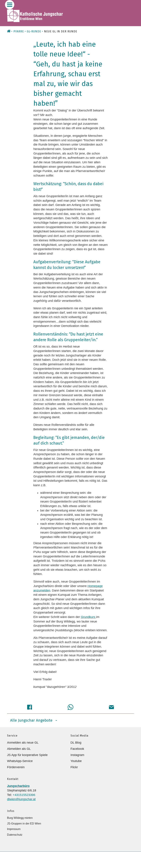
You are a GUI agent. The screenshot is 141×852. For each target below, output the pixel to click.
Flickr (74, 767)
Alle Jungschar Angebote (31, 720)
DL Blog (75, 742)
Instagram (77, 755)
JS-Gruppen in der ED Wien (24, 823)
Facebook (77, 748)
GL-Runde (34, 31)
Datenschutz (14, 834)
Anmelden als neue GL (23, 742)
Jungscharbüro (18, 786)
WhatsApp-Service (20, 761)
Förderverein (16, 767)
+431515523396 (24, 795)
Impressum (13, 829)
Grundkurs (88, 617)
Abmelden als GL (19, 748)
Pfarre (18, 31)
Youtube (76, 761)
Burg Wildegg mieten (20, 817)
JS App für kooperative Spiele (27, 755)
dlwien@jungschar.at (21, 799)
